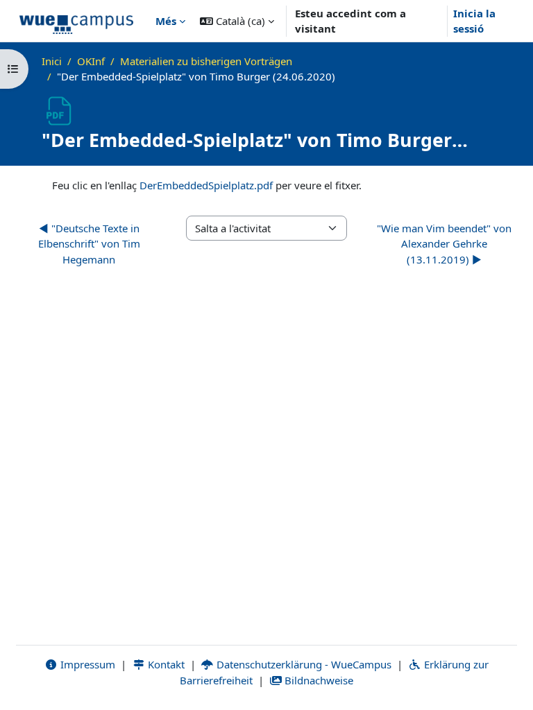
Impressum (86, 664)
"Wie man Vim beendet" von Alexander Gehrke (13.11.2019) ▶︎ (444, 243)
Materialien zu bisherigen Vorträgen (206, 61)
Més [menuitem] (165, 21)
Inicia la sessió (474, 21)
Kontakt (165, 664)
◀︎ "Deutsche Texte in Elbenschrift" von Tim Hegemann (89, 243)
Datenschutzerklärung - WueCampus (302, 664)
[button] (237, 21)
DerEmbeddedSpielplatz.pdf (206, 185)
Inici (52, 61)
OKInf (91, 61)
